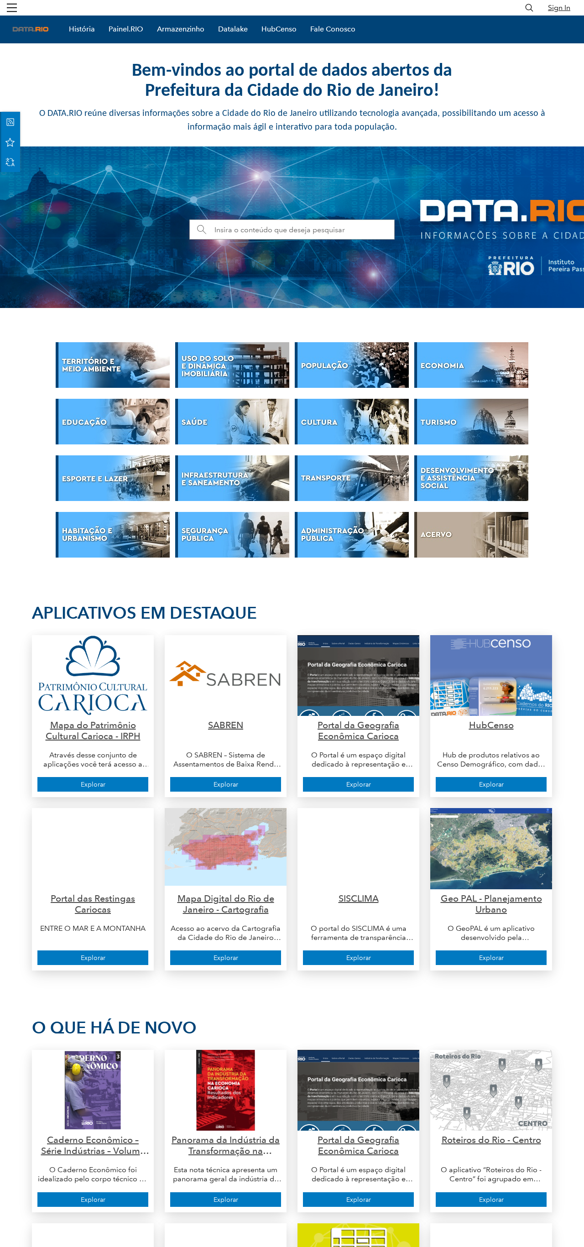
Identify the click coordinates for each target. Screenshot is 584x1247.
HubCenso (279, 29)
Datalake (233, 29)
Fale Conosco (332, 29)
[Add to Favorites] (10, 142)
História (82, 29)
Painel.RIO (126, 29)
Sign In (559, 7)
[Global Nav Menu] (11, 8)
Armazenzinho (180, 29)
